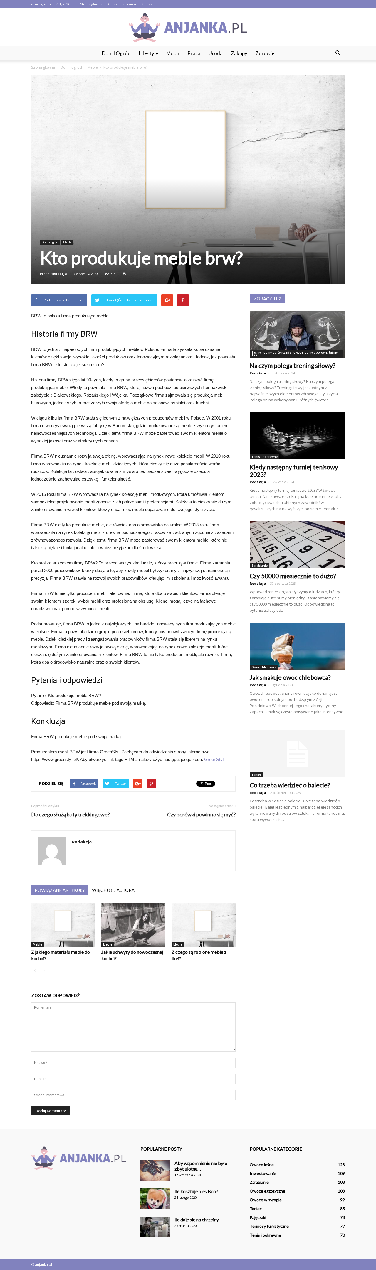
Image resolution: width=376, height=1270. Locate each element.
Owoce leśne (262, 1164)
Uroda (216, 53)
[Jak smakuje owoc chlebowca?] (297, 646)
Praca (193, 53)
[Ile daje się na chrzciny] (155, 1227)
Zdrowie (265, 53)
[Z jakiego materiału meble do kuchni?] (63, 925)
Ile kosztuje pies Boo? (196, 1191)
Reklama (129, 4)
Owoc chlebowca (263, 667)
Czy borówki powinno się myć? (201, 814)
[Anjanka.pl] (188, 27)
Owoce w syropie (266, 1199)
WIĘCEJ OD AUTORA (113, 890)
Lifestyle (148, 53)
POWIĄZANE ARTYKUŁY (60, 890)
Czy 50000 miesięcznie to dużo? (293, 575)
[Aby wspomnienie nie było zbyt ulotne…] (155, 1170)
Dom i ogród (116, 53)
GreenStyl (214, 759)
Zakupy (239, 53)
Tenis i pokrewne (264, 457)
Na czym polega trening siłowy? (292, 365)
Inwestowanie (263, 1173)
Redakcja (59, 273)
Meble (67, 242)
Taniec (256, 775)
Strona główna (91, 4)
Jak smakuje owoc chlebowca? (290, 677)
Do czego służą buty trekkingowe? (70, 814)
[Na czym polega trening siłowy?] (297, 334)
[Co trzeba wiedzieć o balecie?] (297, 753)
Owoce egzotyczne (267, 1190)
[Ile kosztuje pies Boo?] (155, 1198)
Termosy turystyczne (269, 1226)
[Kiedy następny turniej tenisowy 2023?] (297, 435)
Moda (172, 53)
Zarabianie (259, 566)
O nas (112, 4)
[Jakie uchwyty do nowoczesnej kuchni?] (133, 925)
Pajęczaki (258, 1217)
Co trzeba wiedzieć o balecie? (290, 785)
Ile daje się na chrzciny (196, 1219)
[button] (338, 53)
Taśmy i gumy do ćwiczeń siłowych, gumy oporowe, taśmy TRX (294, 353)
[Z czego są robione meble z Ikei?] (204, 925)
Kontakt (148, 4)
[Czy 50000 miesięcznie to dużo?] (297, 544)
